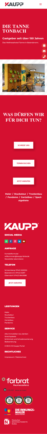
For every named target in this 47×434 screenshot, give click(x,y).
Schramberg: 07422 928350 (16, 270)
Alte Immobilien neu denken (16, 334)
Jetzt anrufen (15, 283)
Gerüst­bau (26, 197)
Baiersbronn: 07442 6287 (15, 273)
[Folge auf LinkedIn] (19, 241)
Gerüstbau (9, 320)
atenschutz (21, 357)
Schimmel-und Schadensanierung (19, 339)
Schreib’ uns (23, 145)
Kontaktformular (11, 254)
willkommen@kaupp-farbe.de (17, 256)
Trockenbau (10, 317)
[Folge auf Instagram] (15, 241)
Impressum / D (11, 357)
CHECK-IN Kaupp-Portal (15, 346)
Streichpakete (10, 336)
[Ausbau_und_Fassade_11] (23, 91)
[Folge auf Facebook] (10, 241)
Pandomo (9, 323)
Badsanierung (10, 342)
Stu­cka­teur (20, 194)
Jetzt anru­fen (23, 181)
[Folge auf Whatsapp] (6, 241)
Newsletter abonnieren (14, 259)
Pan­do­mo (13, 197)
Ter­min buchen (23, 163)
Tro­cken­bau (35, 194)
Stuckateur (9, 315)
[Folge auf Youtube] (24, 241)
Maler (8, 194)
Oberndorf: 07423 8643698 (16, 275)
